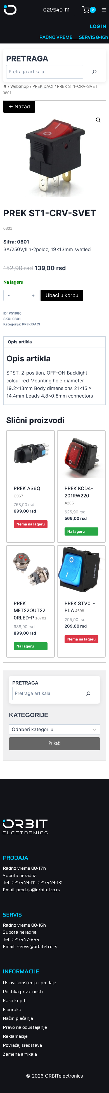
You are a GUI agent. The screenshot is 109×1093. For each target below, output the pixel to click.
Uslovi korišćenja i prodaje (29, 982)
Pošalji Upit (30, 541)
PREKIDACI (31, 324)
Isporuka (12, 1009)
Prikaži (55, 743)
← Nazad (19, 106)
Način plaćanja (18, 1018)
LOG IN (98, 26)
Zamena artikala (20, 1054)
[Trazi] (94, 72)
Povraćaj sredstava (22, 1045)
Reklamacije (15, 1036)
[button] (98, 120)
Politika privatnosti (23, 991)
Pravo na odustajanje (25, 1027)
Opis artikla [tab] (20, 342)
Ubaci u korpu (62, 295)
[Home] (5, 86)
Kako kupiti (15, 1000)
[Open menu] (104, 9)
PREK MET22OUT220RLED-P (30, 611)
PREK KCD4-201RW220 (79, 495)
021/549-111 (56, 10)
